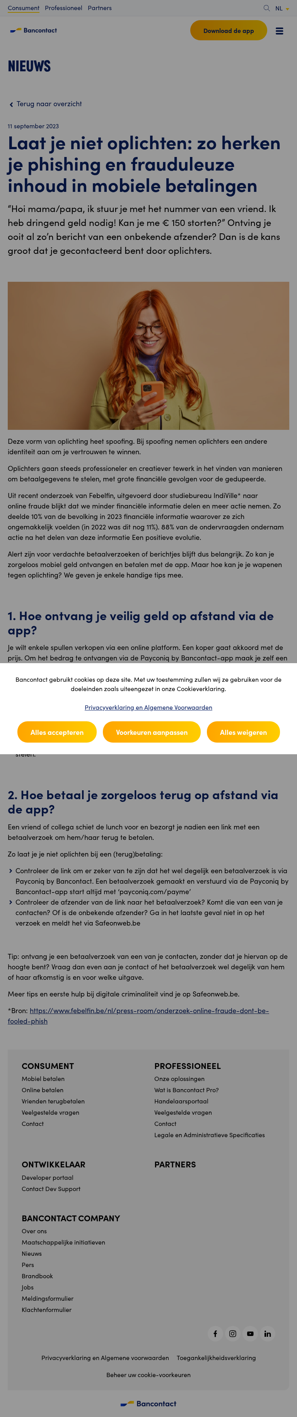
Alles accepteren (57, 732)
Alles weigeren (243, 732)
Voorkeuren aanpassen (152, 732)
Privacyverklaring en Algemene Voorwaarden (148, 707)
